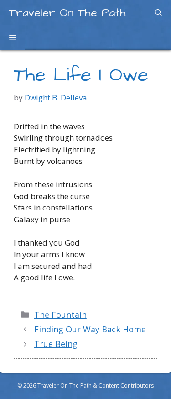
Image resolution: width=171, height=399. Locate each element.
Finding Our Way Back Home (90, 329)
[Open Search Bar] (158, 12)
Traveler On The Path (67, 13)
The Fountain (60, 314)
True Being (56, 343)
